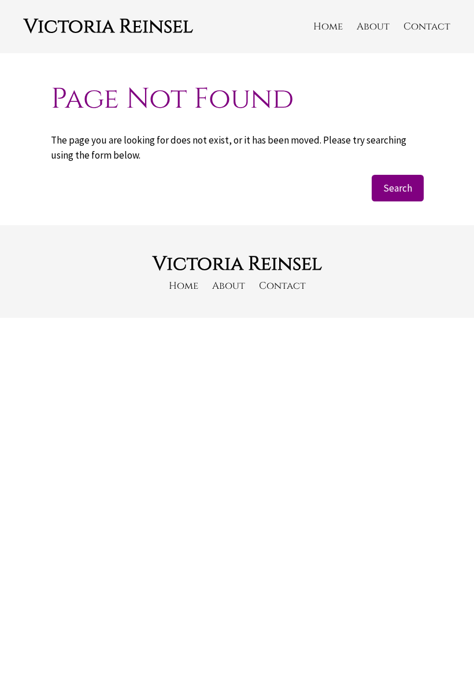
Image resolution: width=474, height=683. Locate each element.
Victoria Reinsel (108, 26)
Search (397, 188)
